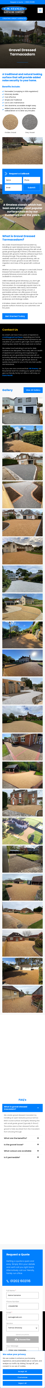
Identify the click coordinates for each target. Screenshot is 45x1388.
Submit (31, 187)
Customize (22, 1377)
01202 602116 (7, 375)
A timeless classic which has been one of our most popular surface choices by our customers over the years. (22, 210)
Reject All (22, 1383)
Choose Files (24, 1339)
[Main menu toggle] (40, 10)
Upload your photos (22, 1334)
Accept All (22, 1371)
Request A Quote (16, 2)
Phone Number (12, 1301)
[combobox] (22, 1328)
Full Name (11, 1290)
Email (9, 1312)
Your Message (12, 1346)
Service (9, 1323)
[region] (22, 1369)
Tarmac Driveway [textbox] (15, 1328)
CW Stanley (33, 368)
